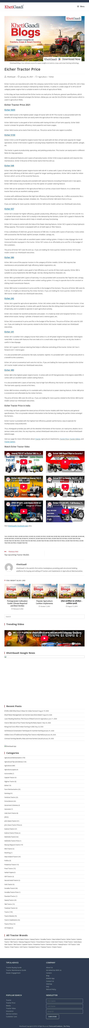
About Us (49, 967)
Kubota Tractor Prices (11, 833)
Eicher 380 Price (65, 536)
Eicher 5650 (9, 110)
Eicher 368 (50, 536)
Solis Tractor (8, 884)
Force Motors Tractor (43, 942)
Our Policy (67, 1026)
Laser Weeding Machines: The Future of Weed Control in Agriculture (26, 719)
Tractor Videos (75, 439)
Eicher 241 (9, 331)
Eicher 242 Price (23, 536)
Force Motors (8, 801)
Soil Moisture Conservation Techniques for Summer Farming (23, 731)
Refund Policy (51, 989)
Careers (49, 973)
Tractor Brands (9, 916)
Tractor (37, 439)
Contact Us (50, 981)
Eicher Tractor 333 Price (60, 538)
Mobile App (50, 978)
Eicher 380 (9, 257)
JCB (5, 817)
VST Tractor (72, 944)
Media (8, 1006)
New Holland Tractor (11, 857)
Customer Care (11, 1016)
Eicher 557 (9, 208)
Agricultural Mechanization (13, 758)
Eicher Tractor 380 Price (12, 541)
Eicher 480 (9, 370)
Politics (6, 861)
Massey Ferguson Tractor (27, 942)
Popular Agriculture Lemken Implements (44, 602)
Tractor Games (9, 442)
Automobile (8, 774)
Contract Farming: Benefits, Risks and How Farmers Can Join (23, 739)
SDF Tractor (8, 876)
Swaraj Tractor (9, 900)
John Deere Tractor (10, 821)
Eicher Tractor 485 (43, 541)
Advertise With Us (53, 970)
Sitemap (49, 984)
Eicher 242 (9, 298)
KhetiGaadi (11, 77)
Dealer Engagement (13, 973)
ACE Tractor (23, 947)
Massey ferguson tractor (12, 845)
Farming (7, 793)
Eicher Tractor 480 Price (28, 541)
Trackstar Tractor (9, 908)
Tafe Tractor (8, 904)
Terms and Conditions (55, 1026)
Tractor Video (11, 1008)
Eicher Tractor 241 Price (43, 538)
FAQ (47, 987)
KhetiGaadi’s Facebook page (18, 526)
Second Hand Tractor (11, 880)
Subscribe (52, 1017)
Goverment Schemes (11, 805)
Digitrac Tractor (9, 781)
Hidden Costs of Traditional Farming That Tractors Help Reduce (24, 735)
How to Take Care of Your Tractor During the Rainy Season (23, 723)
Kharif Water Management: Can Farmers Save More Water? (23, 715)
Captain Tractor (9, 777)
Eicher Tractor (71, 939)
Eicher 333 (32, 536)
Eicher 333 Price (41, 536)
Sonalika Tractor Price (11, 892)
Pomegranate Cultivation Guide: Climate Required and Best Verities (17, 603)
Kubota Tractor (9, 829)
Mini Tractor (8, 849)
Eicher (51, 77)
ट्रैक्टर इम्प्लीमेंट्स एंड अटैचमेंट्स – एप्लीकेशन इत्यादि (71, 602)
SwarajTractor (62, 944)
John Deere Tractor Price (12, 825)
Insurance (9, 1011)
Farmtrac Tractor (9, 797)
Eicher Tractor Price (72, 541)
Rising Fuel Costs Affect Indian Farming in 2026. (19, 727)
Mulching (7, 853)
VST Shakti (7, 928)
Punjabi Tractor (22, 543)
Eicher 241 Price (13, 536)
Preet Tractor (8, 868)
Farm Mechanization (11, 789)
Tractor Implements (10, 920)
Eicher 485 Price (9, 538)
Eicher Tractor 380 (74, 538)
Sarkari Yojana (9, 872)
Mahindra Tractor (10, 837)
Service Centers (11, 1014)
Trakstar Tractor (46, 947)
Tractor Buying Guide (13, 967)
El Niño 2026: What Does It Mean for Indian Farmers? (21, 711)
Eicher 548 (9, 165)
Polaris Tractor (57, 947)
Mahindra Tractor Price (11, 841)
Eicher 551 (25, 538)
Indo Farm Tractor (10, 813)
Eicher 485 (81, 536)
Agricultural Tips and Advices (13, 762)
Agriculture (42, 77)
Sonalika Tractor (9, 888)
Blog (47, 976)
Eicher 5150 (9, 135)
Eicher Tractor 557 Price (57, 541)
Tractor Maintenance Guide (16, 970)
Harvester (7, 809)
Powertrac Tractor (10, 865)
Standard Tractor (9, 896)
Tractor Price (64, 439)
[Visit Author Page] (8, 567)
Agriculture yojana (10, 770)
